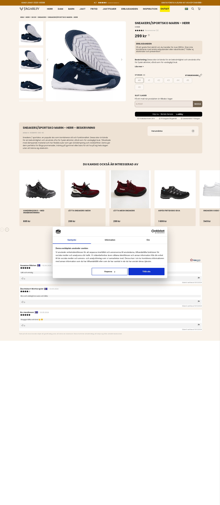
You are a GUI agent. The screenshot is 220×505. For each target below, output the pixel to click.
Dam (60, 8)
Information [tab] (110, 240)
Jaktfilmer (109, 8)
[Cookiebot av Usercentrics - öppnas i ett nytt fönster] (153, 231)
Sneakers (42, 17)
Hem (22, 17)
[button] (110, 2)
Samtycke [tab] (71, 240)
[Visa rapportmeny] (199, 278)
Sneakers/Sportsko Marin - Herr (63, 17)
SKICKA (197, 104)
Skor (33, 17)
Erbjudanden (129, 8)
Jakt (82, 8)
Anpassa (108, 271)
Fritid (94, 8)
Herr (50, 8)
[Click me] (149, 35)
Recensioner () (152, 30)
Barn (71, 8)
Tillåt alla (146, 271)
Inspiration (150, 8)
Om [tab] (148, 240)
